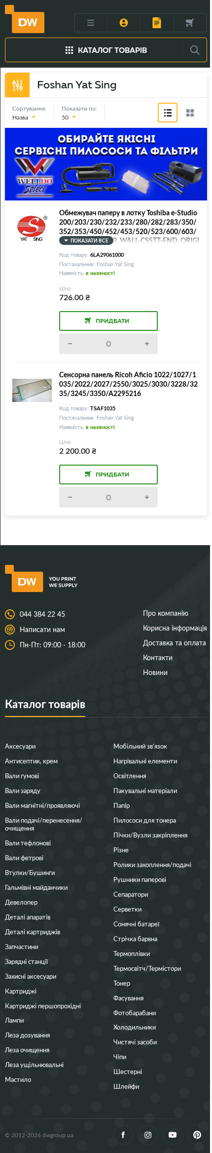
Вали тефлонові (28, 842)
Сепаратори (130, 894)
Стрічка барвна (135, 938)
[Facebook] (123, 1135)
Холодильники (134, 1027)
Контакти (158, 657)
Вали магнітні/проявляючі (42, 805)
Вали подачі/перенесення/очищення (43, 824)
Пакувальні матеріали (145, 790)
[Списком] (167, 112)
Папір (121, 805)
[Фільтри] (17, 85)
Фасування (128, 998)
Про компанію (165, 613)
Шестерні (127, 1071)
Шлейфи (126, 1086)
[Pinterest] (197, 1135)
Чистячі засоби (135, 1041)
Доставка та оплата (174, 642)
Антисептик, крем (31, 760)
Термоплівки (131, 953)
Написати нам (42, 629)
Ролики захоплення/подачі (152, 864)
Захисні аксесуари (30, 976)
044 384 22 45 (42, 614)
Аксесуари (20, 746)
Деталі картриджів (32, 931)
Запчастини (21, 946)
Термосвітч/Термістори (147, 968)
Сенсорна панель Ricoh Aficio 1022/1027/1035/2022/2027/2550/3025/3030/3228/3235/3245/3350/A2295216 (128, 384)
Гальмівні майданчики (36, 887)
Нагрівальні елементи (145, 760)
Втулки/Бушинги (30, 872)
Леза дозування (27, 1035)
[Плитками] (190, 112)
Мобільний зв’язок (140, 746)
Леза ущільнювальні (34, 1064)
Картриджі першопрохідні (43, 1005)
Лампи (14, 1020)
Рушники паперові (139, 879)
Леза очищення (27, 1049)
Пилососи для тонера (144, 820)
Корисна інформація (175, 628)
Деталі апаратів (27, 917)
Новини (155, 672)
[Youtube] (172, 1135)
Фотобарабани (134, 1012)
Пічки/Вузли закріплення (150, 835)
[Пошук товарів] (194, 50)
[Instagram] (148, 1135)
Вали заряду (22, 790)
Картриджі (20, 991)
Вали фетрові (24, 857)
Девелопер (21, 902)
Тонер (121, 983)
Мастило (18, 1079)
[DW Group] (24, 19)
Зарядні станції (26, 961)
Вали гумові (22, 775)
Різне (121, 849)
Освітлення (129, 775)
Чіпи (119, 1056)
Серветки (127, 909)
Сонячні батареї (136, 923)
